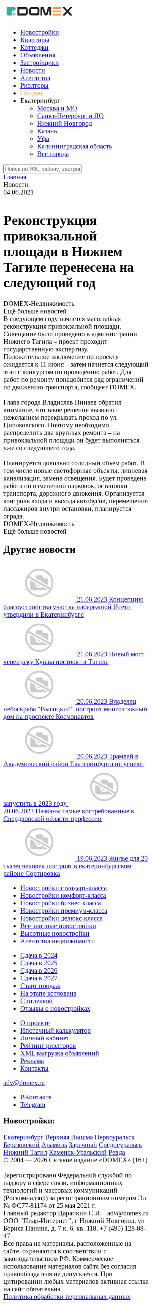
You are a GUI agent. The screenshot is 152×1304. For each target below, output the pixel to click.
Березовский (21, 1144)
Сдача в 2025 (38, 963)
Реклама (32, 1060)
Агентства (35, 77)
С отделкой (36, 1000)
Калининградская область (74, 146)
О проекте (35, 1022)
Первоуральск (115, 1137)
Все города (53, 153)
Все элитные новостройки (58, 925)
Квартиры (34, 39)
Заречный (83, 1144)
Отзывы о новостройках (55, 1008)
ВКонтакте (36, 1097)
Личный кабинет (44, 1038)
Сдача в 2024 (38, 955)
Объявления (37, 55)
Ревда (117, 1152)
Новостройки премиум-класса (63, 910)
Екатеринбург (23, 1137)
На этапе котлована (48, 993)
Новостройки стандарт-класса (63, 887)
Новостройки (39, 32)
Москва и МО (57, 108)
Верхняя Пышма (69, 1137)
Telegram (32, 1104)
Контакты (34, 1068)
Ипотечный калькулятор (55, 1030)
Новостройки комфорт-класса (63, 895)
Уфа (43, 138)
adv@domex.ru (24, 1082)
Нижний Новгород (64, 123)
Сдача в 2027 (38, 978)
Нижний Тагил (25, 1152)
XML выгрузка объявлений (59, 1053)
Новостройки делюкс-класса (61, 918)
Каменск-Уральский (78, 1152)
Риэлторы (34, 85)
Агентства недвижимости (57, 941)
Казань (47, 131)
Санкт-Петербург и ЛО (70, 115)
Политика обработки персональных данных (66, 1296)
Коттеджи (34, 47)
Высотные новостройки (55, 933)
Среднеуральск (120, 1144)
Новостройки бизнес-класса (60, 903)
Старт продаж (40, 985)
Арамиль (54, 1144)
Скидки (31, 93)
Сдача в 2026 (38, 970)
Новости (32, 70)
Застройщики (39, 62)
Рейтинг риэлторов (48, 1045)
